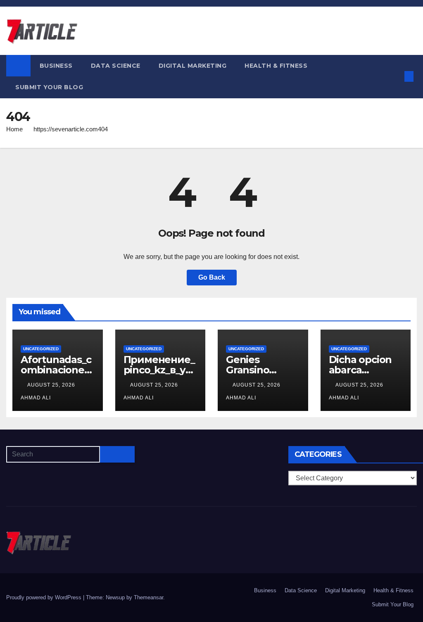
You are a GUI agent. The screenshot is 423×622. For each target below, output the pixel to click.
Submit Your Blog (49, 87)
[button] (395, 76)
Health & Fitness (276, 65)
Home (14, 129)
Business (56, 65)
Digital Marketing (193, 65)
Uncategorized (41, 349)
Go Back (211, 277)
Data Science (115, 65)
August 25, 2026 (52, 385)
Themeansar (148, 597)
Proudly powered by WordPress (44, 597)
